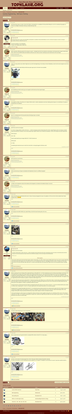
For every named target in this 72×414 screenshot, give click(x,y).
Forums (5, 8)
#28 (68, 125)
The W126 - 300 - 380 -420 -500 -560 (19, 401)
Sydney (9, 46)
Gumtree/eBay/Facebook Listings (41, 398)
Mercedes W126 (38, 395)
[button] (14, 8)
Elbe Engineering (15, 392)
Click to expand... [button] (40, 257)
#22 (68, 35)
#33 (68, 209)
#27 (68, 113)
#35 (68, 246)
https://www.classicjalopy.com (16, 266)
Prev (5, 20)
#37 (68, 308)
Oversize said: (14, 37)
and (16, 206)
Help (66, 410)
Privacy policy (62, 410)
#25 (68, 87)
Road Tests (37, 389)
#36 (68, 271)
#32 (68, 194)
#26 (68, 100)
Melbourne (8, 32)
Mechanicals (37, 392)
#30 (68, 169)
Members (22, 8)
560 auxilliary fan (15, 395)
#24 (68, 61)
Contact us (51, 410)
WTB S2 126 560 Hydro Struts (17, 398)
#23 (68, 49)
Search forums (9, 10)
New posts (4, 10)
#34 (68, 223)
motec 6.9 (7, 55)
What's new (10, 8)
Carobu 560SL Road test (16, 389)
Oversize (7, 28)
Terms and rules (57, 410)
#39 (68, 357)
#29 (68, 156)
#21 (68, 22)
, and (17, 268)
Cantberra (8, 59)
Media (16, 8)
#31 (68, 181)
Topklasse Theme (7, 410)
